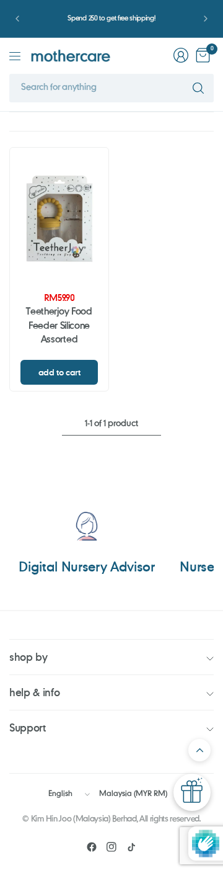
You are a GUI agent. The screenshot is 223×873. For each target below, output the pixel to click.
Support (27, 727)
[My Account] (181, 55)
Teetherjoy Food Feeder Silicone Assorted (59, 325)
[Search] (198, 88)
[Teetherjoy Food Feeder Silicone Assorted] (59, 219)
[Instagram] (111, 847)
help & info (34, 692)
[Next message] (206, 19)
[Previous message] (17, 19)
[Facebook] (92, 847)
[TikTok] (131, 847)
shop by (28, 656)
